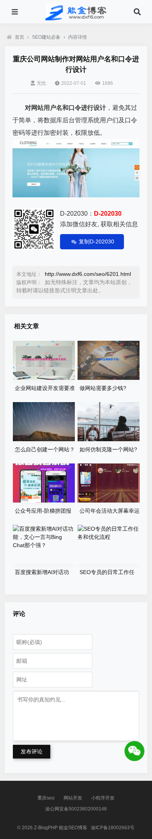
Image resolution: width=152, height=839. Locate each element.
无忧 (41, 83)
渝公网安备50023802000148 (76, 809)
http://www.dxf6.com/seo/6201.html (88, 274)
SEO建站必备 (46, 37)
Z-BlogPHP (46, 827)
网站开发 (73, 798)
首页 (19, 37)
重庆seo (46, 798)
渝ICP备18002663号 (112, 827)
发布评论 (31, 751)
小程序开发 (103, 798)
